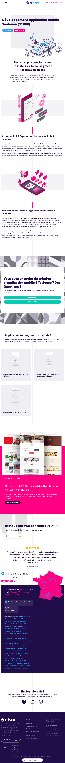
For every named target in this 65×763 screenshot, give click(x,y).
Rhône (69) (8, 663)
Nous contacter (32, 297)
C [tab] (11, 599)
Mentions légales (19, 753)
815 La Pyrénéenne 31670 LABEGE (53, 718)
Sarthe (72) (15, 663)
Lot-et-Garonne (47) (16, 653)
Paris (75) (30, 658)
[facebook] (24, 699)
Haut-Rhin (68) (9, 643)
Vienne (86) (24, 665)
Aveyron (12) (8, 621)
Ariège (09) (23, 618)
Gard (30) (16, 626)
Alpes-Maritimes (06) (22, 631)
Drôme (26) (15, 641)
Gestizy (43, 753)
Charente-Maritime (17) (20, 636)
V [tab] (8, 601)
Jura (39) (25, 648)
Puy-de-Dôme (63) (9, 660)
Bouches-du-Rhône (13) (19, 623)
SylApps (48, 753)
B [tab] (8, 599)
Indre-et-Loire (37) (10, 648)
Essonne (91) (22, 614)
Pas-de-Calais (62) (16, 628)
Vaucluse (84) (8, 665)
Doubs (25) (8, 641)
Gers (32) (15, 621)
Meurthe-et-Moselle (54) (11, 658)
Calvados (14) (23, 633)
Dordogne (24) (27, 638)
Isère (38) (18, 648)
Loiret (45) (26, 650)
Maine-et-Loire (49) (10, 655)
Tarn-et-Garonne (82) (10, 616)
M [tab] (21, 599)
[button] (24, 760)
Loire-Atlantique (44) (17, 650)
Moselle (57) (23, 658)
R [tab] (26, 599)
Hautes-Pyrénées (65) (10, 646)
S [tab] (29, 599)
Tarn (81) (29, 614)
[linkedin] (32, 699)
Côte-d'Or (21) (9, 626)
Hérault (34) (23, 621)
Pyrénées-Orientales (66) (22, 660)
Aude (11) (20, 616)
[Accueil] (32, 2)
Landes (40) (8, 623)
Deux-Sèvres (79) (17, 638)
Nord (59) (7, 628)
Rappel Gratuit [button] (8, 30)
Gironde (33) (24, 626)
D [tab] (13, 599)
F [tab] (16, 599)
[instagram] (41, 699)
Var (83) (29, 663)
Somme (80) (23, 663)
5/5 (9, 537)
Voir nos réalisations (13, 502)
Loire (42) (7, 650)
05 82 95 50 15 (19, 30)
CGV (26, 753)
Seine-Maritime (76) (10, 631)
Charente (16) (8, 636)
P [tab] (24, 599)
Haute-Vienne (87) (19, 643)
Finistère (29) (23, 641)
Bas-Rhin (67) (15, 633)
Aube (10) (7, 633)
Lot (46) (7, 653)
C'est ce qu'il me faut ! (10, 380)
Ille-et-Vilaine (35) (22, 646)
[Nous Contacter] (47, 3)
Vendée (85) (17, 665)
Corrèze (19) (8, 638)
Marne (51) (20, 655)
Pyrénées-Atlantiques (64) (12, 618)
